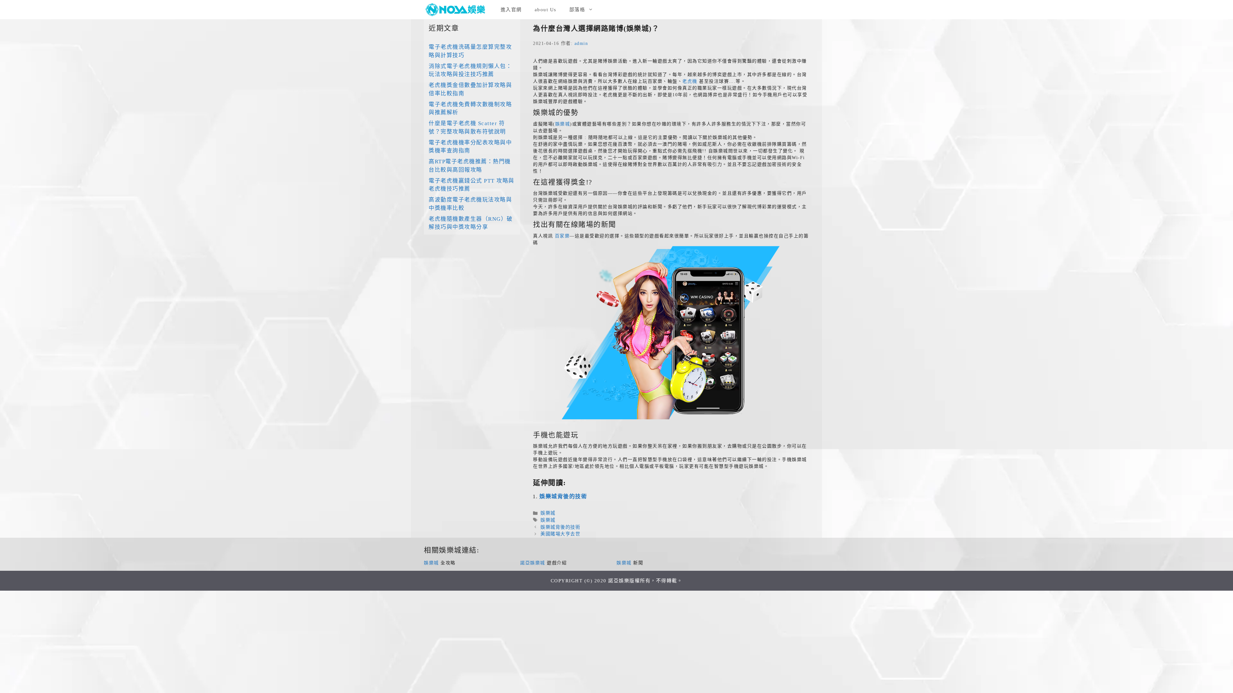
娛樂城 (562, 124)
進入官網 (511, 9)
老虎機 (689, 81)
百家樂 (562, 236)
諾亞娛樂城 (532, 562)
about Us (545, 9)
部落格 (577, 9)
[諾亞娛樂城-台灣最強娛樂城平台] (457, 9)
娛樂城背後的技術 (563, 496)
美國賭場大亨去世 (560, 533)
